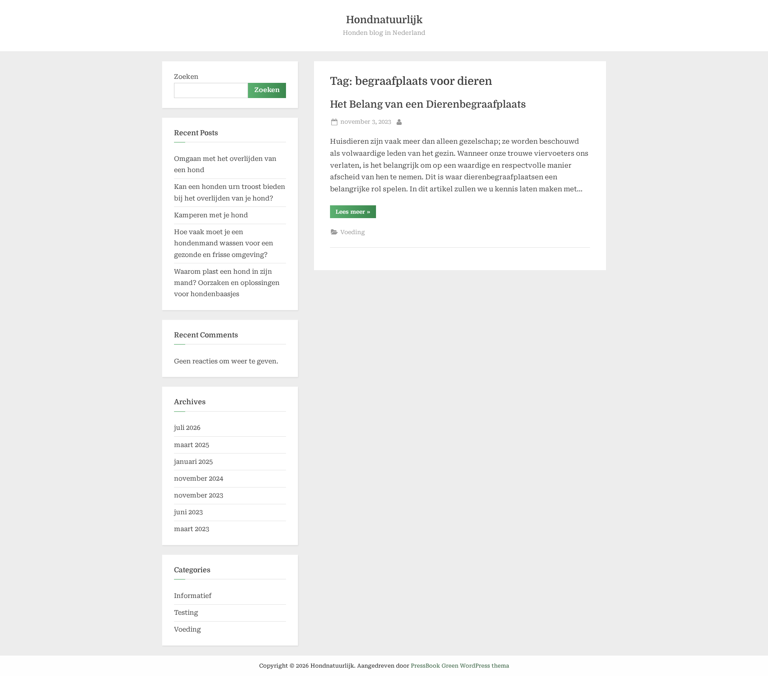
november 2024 (198, 478)
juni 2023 (188, 512)
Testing (186, 612)
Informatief (193, 596)
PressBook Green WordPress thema (460, 665)
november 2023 (198, 495)
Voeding (352, 232)
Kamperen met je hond (211, 215)
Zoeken (186, 76)
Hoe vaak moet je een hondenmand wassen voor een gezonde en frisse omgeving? (223, 243)
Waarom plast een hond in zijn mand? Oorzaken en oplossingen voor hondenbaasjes (227, 283)
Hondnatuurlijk (384, 20)
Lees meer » (356, 213)
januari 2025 (193, 461)
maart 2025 (191, 445)
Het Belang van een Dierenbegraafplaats (428, 104)
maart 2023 (191, 529)
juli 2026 (187, 427)
